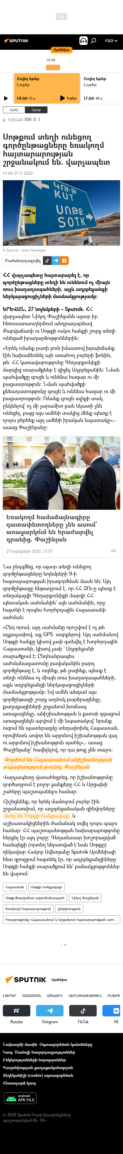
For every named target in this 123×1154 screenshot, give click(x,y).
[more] (113, 550)
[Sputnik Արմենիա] (17, 42)
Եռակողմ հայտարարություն (28, 908)
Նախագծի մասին (20, 1044)
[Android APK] (20, 1098)
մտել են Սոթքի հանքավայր (37, 815)
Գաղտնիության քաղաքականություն (38, 1067)
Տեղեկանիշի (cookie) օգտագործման (38, 1075)
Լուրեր (23, 84)
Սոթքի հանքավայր (46, 887)
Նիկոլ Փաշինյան (85, 897)
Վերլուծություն (85, 995)
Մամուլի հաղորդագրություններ (45, 1052)
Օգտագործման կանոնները (65, 1044)
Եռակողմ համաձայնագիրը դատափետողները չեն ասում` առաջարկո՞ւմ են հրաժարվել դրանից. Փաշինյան (51, 528)
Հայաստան (14, 887)
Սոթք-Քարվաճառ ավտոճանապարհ (35, 897)
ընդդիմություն (69, 908)
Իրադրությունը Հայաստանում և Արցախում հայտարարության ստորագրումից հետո (62, 919)
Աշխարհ (55, 995)
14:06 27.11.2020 (18, 173)
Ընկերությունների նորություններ (34, 1059)
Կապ (8, 1052)
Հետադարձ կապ (19, 1083)
